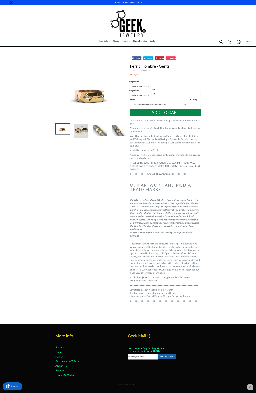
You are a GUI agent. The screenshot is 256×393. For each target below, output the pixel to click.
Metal (132, 99)
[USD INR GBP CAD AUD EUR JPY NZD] (249, 42)
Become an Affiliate (67, 361)
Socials (59, 347)
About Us (61, 365)
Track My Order (64, 375)
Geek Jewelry (129, 384)
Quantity (193, 99)
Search (59, 356)
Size (153, 89)
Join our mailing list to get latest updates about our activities (147, 350)
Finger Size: (134, 81)
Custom (153, 41)
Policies (60, 370)
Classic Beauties (140, 41)
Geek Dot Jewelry (122, 41)
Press (58, 351)
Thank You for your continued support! (128, 2)
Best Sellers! (104, 41)
